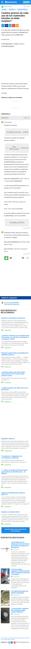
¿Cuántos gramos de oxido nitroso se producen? (14, 388)
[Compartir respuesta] (27, 258)
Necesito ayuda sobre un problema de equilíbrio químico (14, 354)
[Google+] (14, 642)
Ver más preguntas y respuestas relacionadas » (15, 530)
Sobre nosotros (7, 638)
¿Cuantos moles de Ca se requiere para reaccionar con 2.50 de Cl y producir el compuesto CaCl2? (15, 337)
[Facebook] (12, 642)
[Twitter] (9, 642)
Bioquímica (12, 9)
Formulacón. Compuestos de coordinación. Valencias (11, 457)
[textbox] (17, 132)
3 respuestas (7, 451)
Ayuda (13, 638)
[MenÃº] (2, 2)
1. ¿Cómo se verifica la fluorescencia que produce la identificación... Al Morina (14, 471)
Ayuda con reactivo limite (10, 512)
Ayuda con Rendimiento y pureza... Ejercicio (13, 493)
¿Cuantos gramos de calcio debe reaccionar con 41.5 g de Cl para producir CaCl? (13, 374)
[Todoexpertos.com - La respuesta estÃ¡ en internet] (11, 2)
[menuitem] (6, 25)
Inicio (2, 638)
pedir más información (11, 304)
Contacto (21, 638)
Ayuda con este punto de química (13, 318)
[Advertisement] (15, 65)
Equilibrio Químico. (8, 439)
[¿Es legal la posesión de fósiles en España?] (15, 598)
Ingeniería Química (22, 9)
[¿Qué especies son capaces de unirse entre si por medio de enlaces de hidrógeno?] (15, 553)
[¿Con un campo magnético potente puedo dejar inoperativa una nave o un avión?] (15, 578)
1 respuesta (7, 330)
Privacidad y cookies (10, 639)
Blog (17, 638)
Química (4, 9)
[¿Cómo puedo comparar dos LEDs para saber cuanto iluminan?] (15, 618)
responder (14, 302)
